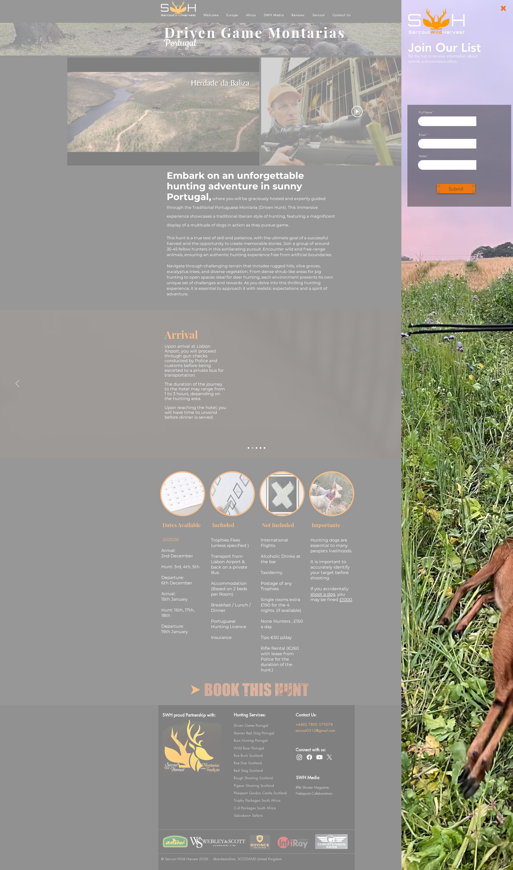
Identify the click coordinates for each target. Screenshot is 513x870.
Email (422, 134)
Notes (422, 156)
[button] (503, 8)
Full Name (425, 112)
